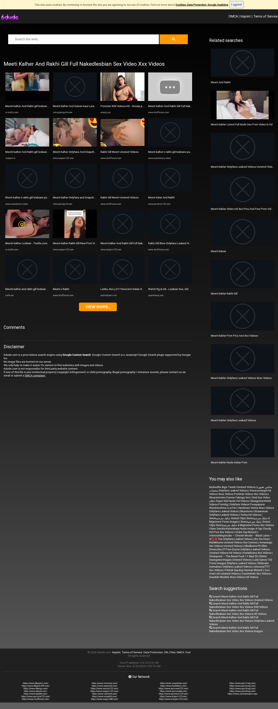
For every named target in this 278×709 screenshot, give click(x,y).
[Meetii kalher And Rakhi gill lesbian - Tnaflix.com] (27, 100)
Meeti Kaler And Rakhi (161, 197)
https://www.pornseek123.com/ (173, 688)
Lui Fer (232, 508)
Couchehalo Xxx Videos (255, 573)
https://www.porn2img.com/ (242, 686)
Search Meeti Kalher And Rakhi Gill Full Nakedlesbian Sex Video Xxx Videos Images (236, 629)
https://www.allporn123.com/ (173, 696)
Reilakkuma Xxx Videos (257, 553)
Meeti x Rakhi (61, 289)
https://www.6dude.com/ (35, 691)
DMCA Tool (183, 652)
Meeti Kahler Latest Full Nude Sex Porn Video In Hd (242, 124)
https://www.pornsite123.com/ (35, 696)
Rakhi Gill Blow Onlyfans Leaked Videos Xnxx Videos (179, 243)
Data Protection (153, 652)
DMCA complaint (35, 375)
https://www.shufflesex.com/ (35, 699)
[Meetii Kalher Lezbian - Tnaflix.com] (27, 237)
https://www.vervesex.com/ (105, 683)
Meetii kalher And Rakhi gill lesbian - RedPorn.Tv (34, 152)
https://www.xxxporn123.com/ (104, 691)
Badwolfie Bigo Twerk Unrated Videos (232, 487)
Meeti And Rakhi (221, 82)
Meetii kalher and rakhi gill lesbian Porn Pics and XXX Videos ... (42, 289)
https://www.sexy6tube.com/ (173, 683)
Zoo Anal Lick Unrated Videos (239, 571)
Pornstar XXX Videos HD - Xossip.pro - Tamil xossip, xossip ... (137, 106)
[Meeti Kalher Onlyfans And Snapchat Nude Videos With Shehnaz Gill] (75, 145)
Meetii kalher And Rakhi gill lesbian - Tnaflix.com (34, 106)
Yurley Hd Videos (250, 514)
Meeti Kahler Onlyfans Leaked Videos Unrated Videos (243, 166)
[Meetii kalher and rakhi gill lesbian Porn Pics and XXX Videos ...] (27, 282)
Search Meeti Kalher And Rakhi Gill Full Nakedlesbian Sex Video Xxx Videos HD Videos (238, 612)
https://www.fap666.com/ (35, 694)
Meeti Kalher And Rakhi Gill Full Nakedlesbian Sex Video (134, 243)
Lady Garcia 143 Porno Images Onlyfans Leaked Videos (240, 561)
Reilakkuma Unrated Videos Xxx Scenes (233, 542)
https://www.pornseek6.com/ (173, 691)
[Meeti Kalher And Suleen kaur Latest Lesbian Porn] (75, 100)
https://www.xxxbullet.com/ (104, 686)
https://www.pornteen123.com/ (173, 694)
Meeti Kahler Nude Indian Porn (229, 462)
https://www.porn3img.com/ (242, 688)
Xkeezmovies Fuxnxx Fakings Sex (229, 497)
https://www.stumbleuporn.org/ (242, 694)
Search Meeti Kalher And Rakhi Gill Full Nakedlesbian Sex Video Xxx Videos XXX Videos (238, 605)
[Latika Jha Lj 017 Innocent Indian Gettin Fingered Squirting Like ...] (122, 282)
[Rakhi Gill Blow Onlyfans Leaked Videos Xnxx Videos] (170, 237)
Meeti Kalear (218, 251)
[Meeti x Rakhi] (75, 282)
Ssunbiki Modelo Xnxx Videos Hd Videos (233, 577)
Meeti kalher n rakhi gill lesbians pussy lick (30, 197)
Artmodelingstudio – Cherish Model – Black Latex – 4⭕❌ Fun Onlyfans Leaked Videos (240, 537)
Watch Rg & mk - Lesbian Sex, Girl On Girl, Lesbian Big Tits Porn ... (187, 289)
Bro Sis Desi (261, 539)
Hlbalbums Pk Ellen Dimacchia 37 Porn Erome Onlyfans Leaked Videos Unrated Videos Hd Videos (239, 549)
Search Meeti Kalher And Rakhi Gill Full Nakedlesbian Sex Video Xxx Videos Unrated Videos (241, 598)
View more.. (97, 307)
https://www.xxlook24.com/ (104, 696)
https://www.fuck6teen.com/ (173, 686)
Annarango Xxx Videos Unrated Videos (240, 544)
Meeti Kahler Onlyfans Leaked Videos (233, 420)
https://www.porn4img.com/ (242, 691)
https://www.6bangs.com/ (35, 688)
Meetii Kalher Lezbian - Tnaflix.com (26, 243)
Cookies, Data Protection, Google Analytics (202, 5)
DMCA (233, 16)
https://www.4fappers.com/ (35, 683)
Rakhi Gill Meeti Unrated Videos (120, 152)
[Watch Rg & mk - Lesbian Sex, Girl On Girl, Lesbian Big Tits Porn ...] (170, 282)
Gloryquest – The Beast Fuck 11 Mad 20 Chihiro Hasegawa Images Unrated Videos (238, 558)
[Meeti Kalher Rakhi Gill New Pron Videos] (75, 237)
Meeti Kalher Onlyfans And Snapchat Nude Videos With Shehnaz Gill (93, 152)
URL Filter (169, 652)
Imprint (245, 16)
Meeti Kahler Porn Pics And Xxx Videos (234, 335)
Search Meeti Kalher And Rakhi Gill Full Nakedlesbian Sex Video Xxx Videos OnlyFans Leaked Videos (241, 621)
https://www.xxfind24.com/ (104, 694)
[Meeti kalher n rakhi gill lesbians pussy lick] (27, 191)
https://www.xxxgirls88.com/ (104, 699)
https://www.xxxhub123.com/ (104, 688)
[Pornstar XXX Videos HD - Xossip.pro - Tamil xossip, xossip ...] (122, 100)
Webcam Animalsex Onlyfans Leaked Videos (239, 564)
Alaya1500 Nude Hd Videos (232, 501)
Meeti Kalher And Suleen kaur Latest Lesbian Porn (83, 106)
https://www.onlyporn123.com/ (173, 699)
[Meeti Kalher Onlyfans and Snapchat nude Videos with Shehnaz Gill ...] (75, 191)
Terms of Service (265, 16)
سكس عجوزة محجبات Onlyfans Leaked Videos (240, 488)
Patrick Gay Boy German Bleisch (244, 570)
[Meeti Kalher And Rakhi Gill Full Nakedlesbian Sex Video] (122, 237)
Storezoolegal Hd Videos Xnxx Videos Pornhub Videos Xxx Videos (240, 492)
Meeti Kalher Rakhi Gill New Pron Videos (77, 243)
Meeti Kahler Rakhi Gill (224, 293)
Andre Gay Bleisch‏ (246, 532)
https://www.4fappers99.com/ (36, 686)
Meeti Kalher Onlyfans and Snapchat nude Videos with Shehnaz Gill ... (94, 197)
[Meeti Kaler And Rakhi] (170, 191)
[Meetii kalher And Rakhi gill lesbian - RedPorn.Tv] (27, 145)
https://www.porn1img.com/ (242, 683)
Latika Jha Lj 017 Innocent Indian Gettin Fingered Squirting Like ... (140, 289)
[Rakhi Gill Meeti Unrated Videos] (122, 145)
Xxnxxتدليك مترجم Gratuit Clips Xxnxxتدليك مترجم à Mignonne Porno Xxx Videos (241, 523)
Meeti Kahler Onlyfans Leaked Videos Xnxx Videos (241, 378)
